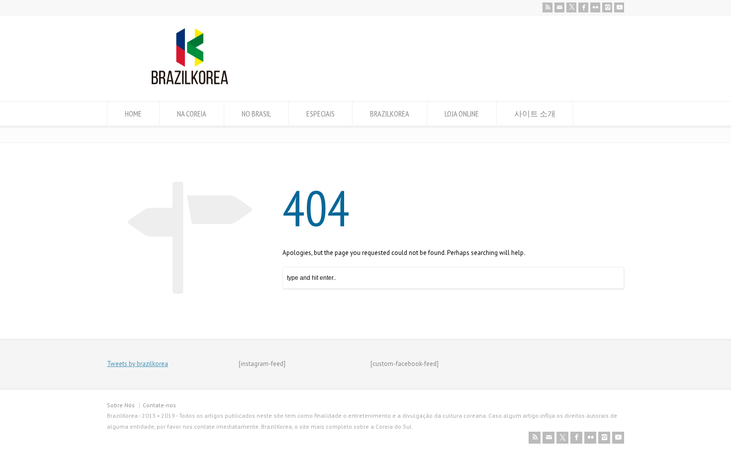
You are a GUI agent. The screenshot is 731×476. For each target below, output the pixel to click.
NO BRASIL (256, 114)
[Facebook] (583, 7)
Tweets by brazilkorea (137, 363)
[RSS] (547, 7)
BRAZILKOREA (389, 114)
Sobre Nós (121, 405)
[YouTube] (619, 7)
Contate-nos (159, 405)
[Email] (559, 7)
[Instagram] (607, 7)
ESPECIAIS (320, 114)
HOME (133, 114)
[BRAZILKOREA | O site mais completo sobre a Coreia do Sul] (190, 82)
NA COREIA (191, 114)
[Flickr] (595, 7)
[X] (571, 7)
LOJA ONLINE (462, 114)
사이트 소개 (534, 114)
